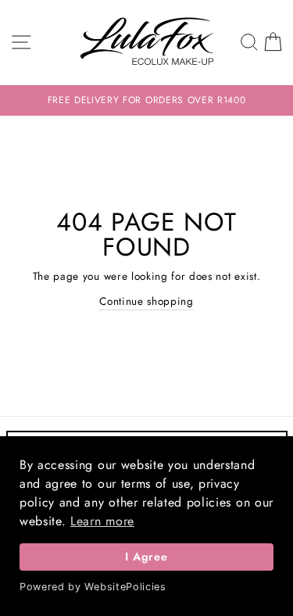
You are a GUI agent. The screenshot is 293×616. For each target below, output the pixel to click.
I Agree (146, 556)
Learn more (102, 521)
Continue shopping (146, 301)
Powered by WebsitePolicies (93, 587)
